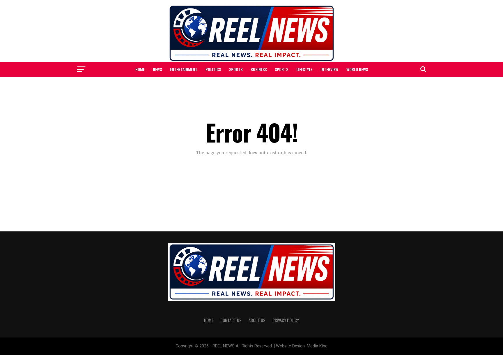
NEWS (157, 69)
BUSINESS (259, 69)
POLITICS (213, 69)
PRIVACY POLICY (285, 320)
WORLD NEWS (357, 69)
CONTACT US (231, 320)
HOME (140, 69)
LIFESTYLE (304, 69)
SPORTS (235, 69)
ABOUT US (257, 320)
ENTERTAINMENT (183, 69)
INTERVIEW (329, 69)
